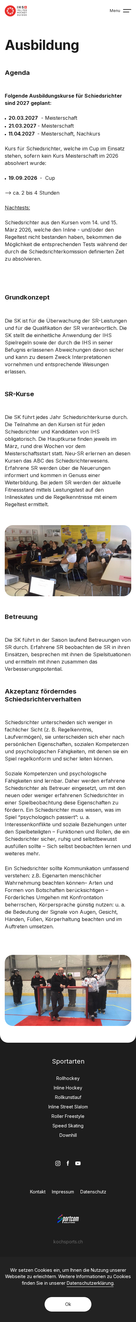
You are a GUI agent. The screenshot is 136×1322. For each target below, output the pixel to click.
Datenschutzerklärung (90, 1283)
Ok (68, 1304)
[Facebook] (68, 1163)
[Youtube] (78, 1163)
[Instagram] (58, 1163)
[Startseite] (16, 10)
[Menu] (127, 11)
